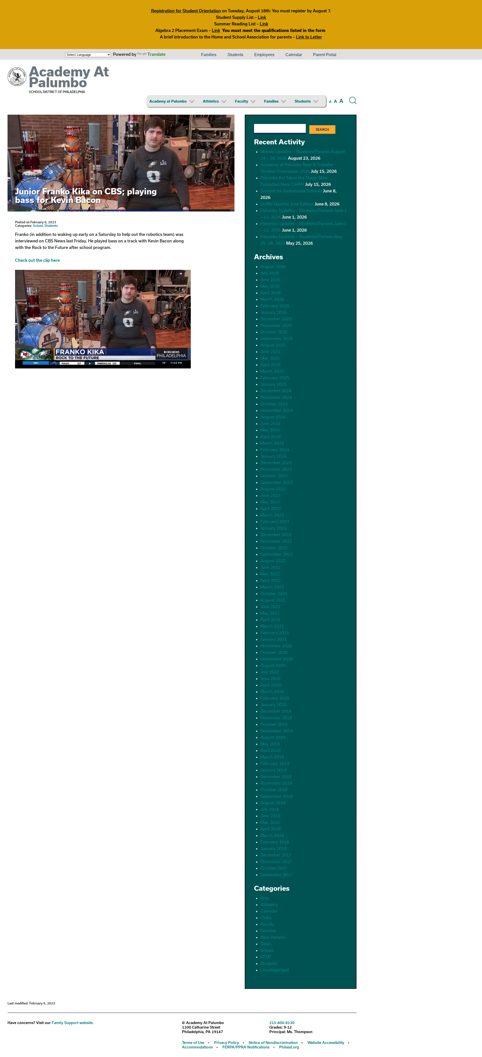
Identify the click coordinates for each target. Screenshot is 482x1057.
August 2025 (272, 345)
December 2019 (275, 711)
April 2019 (270, 750)
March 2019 (272, 756)
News (265, 943)
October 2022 (273, 547)
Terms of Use (193, 1042)
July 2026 (269, 273)
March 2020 (272, 691)
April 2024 (270, 436)
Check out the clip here (37, 260)
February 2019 (274, 763)
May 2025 (270, 358)
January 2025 (273, 384)
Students (235, 55)
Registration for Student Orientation (186, 10)
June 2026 (270, 279)
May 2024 (270, 430)
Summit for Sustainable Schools (291, 190)
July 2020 (269, 671)
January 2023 (273, 528)
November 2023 (276, 469)
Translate (156, 54)
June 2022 (270, 567)
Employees (264, 55)
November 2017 (276, 861)
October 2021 (273, 593)
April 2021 (270, 619)
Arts (264, 898)
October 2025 (273, 331)
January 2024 (273, 456)
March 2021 (272, 626)
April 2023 (270, 508)
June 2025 (270, 351)
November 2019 (276, 717)
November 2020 (276, 645)
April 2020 (270, 685)
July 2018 (269, 809)
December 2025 (275, 318)
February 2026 (274, 305)
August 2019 (272, 737)
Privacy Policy (226, 1042)
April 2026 (270, 292)
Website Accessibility (326, 1042)
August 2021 (272, 600)
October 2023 (273, 475)
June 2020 (270, 678)
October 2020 (273, 652)
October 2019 (273, 724)
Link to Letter (309, 36)
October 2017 (273, 868)
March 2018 (272, 835)
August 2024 (272, 416)
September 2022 (276, 554)
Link (262, 17)
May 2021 (270, 613)
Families (208, 55)
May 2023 (270, 501)
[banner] (182, 87)
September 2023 (276, 482)
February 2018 (274, 841)
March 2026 (272, 299)
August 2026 (272, 266)
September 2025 (276, 338)
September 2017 (276, 874)
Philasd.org (289, 1047)
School (38, 225)
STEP (265, 956)
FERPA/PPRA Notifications (245, 1047)
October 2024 (273, 403)
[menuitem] (178, 55)
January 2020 (273, 704)
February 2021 (274, 632)
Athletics (211, 101)
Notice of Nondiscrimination (273, 1042)
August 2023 (272, 488)
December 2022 (275, 534)
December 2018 (275, 776)
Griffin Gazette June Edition (287, 203)
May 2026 (270, 286)
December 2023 (275, 462)
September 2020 (276, 658)
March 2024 (272, 443)
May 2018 (270, 822)
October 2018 (273, 789)
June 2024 (270, 423)
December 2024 (275, 390)
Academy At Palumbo (69, 76)
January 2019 (273, 770)
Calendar (293, 55)
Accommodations (197, 1047)
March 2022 (272, 586)
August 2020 (272, 665)
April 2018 (270, 828)
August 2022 (272, 560)
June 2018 (270, 815)
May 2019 (270, 743)
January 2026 (273, 312)
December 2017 (275, 855)
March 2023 (272, 515)
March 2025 (272, 371)
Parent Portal (324, 55)
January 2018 (273, 848)
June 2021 (270, 606)
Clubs (265, 917)
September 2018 (276, 796)
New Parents (272, 937)
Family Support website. (73, 1023)
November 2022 (276, 541)
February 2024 (274, 449)
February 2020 (274, 698)
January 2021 (273, 639)
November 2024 (276, 397)
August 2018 (272, 802)
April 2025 (270, 364)
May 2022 (270, 573)
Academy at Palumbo (168, 101)
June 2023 (270, 495)
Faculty (241, 101)
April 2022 (270, 580)
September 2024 (276, 410)
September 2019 (276, 730)
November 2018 (276, 783)
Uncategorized (274, 969)
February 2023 (274, 521)
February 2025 (274, 377)
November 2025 (276, 325)
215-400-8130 (281, 1023)
